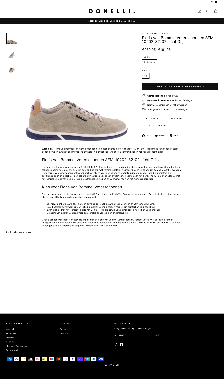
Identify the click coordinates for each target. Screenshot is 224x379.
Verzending (11, 329)
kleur (146, 57)
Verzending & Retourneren (163, 119)
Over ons (64, 333)
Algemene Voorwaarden (16, 346)
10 (145, 75)
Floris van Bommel (155, 33)
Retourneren (11, 333)
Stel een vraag (155, 126)
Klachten (10, 338)
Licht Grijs (149, 62)
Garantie (10, 342)
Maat (145, 70)
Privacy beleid (12, 350)
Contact (63, 329)
